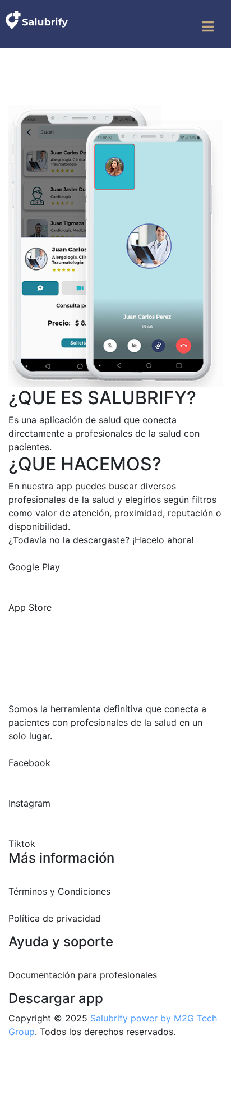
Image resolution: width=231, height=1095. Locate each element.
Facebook (29, 762)
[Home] (37, 19)
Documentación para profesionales (82, 975)
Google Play (34, 566)
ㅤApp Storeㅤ (30, 607)
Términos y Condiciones (59, 891)
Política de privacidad (54, 918)
